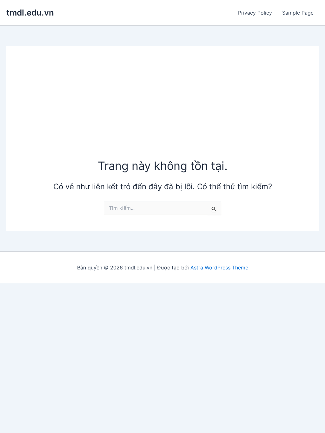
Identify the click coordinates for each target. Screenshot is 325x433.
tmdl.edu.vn (30, 12)
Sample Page (298, 13)
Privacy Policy (255, 13)
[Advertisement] (163, 110)
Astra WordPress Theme (219, 267)
